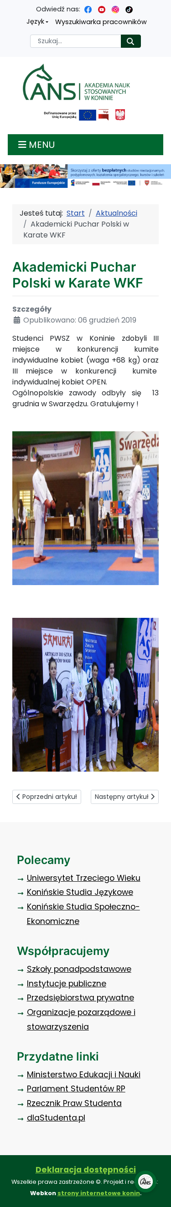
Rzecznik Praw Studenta (74, 1103)
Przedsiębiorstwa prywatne (80, 997)
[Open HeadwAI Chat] (145, 1181)
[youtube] (102, 9)
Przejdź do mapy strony (7, 7)
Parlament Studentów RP (76, 1088)
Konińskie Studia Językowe (80, 892)
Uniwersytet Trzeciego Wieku (83, 878)
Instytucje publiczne (66, 983)
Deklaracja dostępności (86, 1169)
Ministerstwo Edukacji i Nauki (83, 1074)
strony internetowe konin (98, 1193)
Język (35, 21)
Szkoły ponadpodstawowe (79, 969)
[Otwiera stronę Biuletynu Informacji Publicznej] (103, 115)
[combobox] (75, 41)
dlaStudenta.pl (56, 1117)
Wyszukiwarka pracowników (101, 21)
